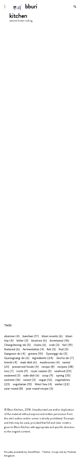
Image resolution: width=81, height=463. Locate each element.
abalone (12, 336)
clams (40, 345)
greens (35, 353)
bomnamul (59, 340)
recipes (65, 367)
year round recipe (39, 388)
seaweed (12, 375)
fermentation (33, 349)
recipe (48, 367)
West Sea (43, 384)
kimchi (10, 362)
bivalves (39, 340)
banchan (30, 336)
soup (47, 375)
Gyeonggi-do (56, 353)
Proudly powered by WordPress (22, 452)
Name (9, 216)
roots (22, 371)
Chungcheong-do (17, 345)
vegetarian (22, 384)
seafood (62, 371)
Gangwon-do (14, 353)
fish (51, 349)
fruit (63, 349)
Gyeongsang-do (16, 358)
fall (67, 345)
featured (12, 349)
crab (54, 345)
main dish (28, 362)
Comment (11, 193)
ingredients (42, 358)
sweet (29, 380)
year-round (13, 388)
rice (9, 371)
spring (63, 375)
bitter (22, 340)
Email (8, 233)
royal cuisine (41, 371)
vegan (45, 380)
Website (9, 249)
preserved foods (25, 367)
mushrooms (50, 362)
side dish (31, 375)
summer (12, 380)
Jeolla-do (65, 358)
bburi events (52, 336)
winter (62, 384)
